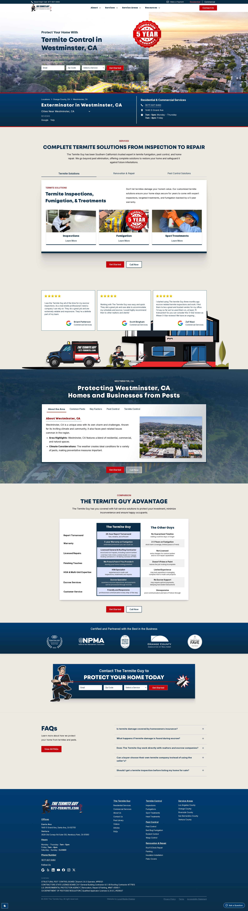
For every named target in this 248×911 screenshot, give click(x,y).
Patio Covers (151, 859)
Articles (116, 828)
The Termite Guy (121, 801)
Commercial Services (122, 809)
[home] (41, 7)
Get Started (115, 264)
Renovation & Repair (156, 843)
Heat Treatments (153, 816)
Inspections (151, 805)
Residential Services (122, 805)
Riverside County (185, 812)
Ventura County (185, 819)
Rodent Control (152, 834)
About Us (117, 813)
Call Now (134, 264)
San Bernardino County (188, 816)
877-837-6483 (54, 2)
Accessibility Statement (197, 899)
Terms (181, 899)
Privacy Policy (170, 899)
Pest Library (118, 820)
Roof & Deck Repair (154, 848)
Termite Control (154, 801)
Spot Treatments (153, 813)
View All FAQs (51, 749)
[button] (96, 7)
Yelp (52, 120)
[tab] (68, 174)
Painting (149, 851)
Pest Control (152, 822)
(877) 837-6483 (153, 105)
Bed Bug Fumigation (154, 830)
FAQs (115, 831)
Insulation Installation (154, 855)
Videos (116, 824)
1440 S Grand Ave (154, 110)
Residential (195, 2)
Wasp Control (151, 838)
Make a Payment (177, 2)
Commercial (209, 2)
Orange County (184, 809)
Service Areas (185, 801)
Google (44, 120)
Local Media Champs (126, 899)
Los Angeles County (186, 805)
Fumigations (151, 809)
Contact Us (208, 8)
